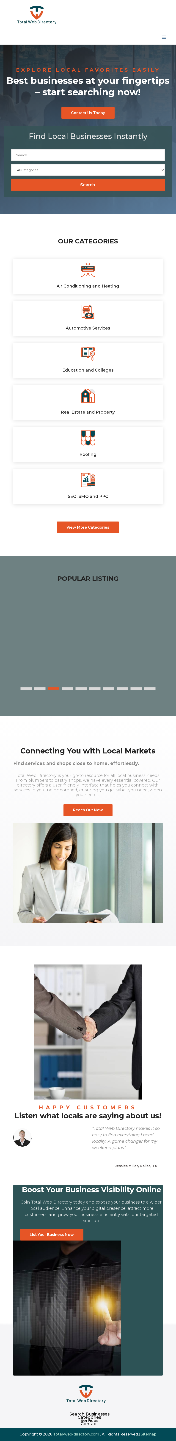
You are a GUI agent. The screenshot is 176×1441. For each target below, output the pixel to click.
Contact (89, 1423)
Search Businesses (89, 1414)
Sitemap (149, 1434)
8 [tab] (122, 689)
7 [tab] (108, 689)
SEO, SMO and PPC (88, 496)
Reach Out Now (88, 810)
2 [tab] (40, 689)
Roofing (88, 454)
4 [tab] (67, 689)
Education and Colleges (87, 370)
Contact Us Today (88, 113)
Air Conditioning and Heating (88, 286)
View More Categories (87, 527)
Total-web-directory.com (76, 1434)
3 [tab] (53, 689)
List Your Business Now (52, 1234)
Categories (89, 1417)
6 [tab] (95, 689)
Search (87, 184)
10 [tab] (150, 689)
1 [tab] (26, 689)
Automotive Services (88, 328)
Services (89, 1420)
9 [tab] (136, 689)
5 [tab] (81, 689)
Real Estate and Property (88, 412)
